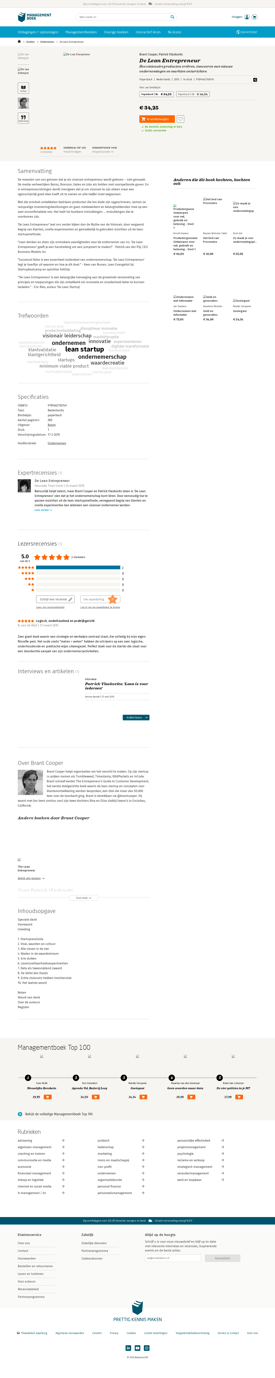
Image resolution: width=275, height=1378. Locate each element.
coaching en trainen (31, 1153)
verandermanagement (193, 1173)
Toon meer (82, 897)
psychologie (185, 1153)
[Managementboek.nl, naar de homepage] (34, 21)
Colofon (97, 1333)
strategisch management (194, 1167)
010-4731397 (249, 32)
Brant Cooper (148, 54)
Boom (52, 425)
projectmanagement (191, 1147)
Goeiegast (240, 311)
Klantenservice (29, 1235)
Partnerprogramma (31, 1297)
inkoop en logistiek (31, 1180)
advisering (25, 1140)
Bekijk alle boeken (29, 878)
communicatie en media (34, 1160)
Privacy (114, 1333)
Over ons (24, 1243)
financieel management (34, 1173)
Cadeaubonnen (92, 1258)
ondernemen (107, 1173)
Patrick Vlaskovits (171, 54)
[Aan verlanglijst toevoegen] (180, 119)
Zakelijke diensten (94, 1243)
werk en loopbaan (189, 1180)
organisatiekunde (110, 1180)
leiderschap (106, 1147)
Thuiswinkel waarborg (34, 1333)
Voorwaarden (27, 1258)
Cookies (131, 1333)
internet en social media (34, 1186)
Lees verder (42, 510)
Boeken (30, 41)
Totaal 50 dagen (72, 151)
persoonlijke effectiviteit (193, 1140)
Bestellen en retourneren (35, 1266)
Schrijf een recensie (53, 599)
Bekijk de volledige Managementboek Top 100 (59, 1114)
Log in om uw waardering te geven (100, 607)
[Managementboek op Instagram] (146, 1348)
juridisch (103, 1140)
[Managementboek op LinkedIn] (128, 1348)
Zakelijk (87, 1235)
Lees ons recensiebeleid (50, 607)
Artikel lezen (134, 717)
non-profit (105, 1167)
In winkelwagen (158, 119)
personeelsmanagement (115, 1193)
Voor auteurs (27, 1281)
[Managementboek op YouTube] (137, 1348)
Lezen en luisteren (31, 1274)
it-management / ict (32, 1193)
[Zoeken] (172, 17)
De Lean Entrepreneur (71, 41)
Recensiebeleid (28, 1289)
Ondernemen (47, 41)
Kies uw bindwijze (150, 87)
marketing (105, 1153)
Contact (23, 1251)
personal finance (109, 1186)
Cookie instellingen (155, 1333)
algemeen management (34, 1147)
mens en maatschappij (113, 1160)
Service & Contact (228, 1333)
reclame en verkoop (190, 1160)
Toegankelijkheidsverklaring (192, 1333)
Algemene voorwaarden (70, 1333)
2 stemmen (46, 151)
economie (24, 1167)
